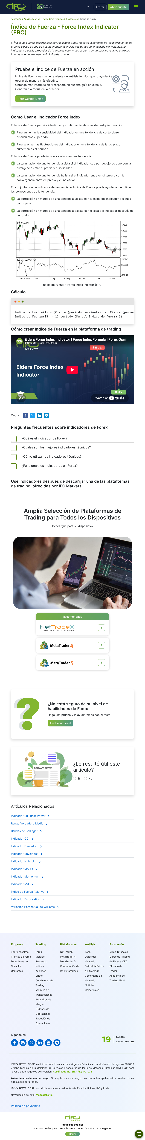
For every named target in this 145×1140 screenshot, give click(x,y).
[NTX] (101, 627)
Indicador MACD (22, 869)
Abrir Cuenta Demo (30, 98)
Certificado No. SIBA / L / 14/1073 (72, 1071)
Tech (88, 951)
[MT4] (101, 645)
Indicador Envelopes (25, 853)
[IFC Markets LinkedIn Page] (40, 1042)
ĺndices (40, 966)
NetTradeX (66, 951)
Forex (39, 951)
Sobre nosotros (19, 951)
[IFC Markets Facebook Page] (14, 1042)
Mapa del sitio (44, 1094)
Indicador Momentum (25, 876)
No (90, 778)
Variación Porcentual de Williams (33, 907)
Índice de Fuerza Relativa (28, 891)
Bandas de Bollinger (24, 831)
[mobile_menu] (136, 6)
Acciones (41, 970)
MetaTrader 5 (68, 961)
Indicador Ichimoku (24, 861)
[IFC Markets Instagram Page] (23, 1042)
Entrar (100, 7)
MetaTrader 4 (68, 956)
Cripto (39, 975)
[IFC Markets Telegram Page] (56, 1042)
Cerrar (72, 1133)
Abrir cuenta (118, 7)
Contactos (17, 970)
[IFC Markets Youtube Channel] (48, 1042)
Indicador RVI (20, 884)
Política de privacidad (25, 1106)
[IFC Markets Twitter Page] (31, 1042)
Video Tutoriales (118, 951)
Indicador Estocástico (26, 899)
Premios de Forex (21, 956)
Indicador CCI (20, 838)
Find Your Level (60, 723)
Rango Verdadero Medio (27, 823)
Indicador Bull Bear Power (28, 816)
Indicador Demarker (24, 846)
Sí (78, 778)
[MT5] (101, 662)
